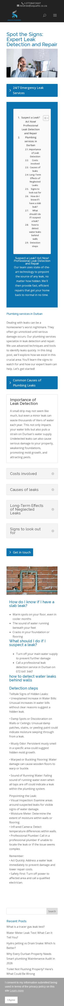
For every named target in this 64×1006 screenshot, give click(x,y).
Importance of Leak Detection (35, 153)
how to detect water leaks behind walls (35, 231)
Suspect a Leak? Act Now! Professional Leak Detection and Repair (30, 125)
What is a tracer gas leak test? (25, 927)
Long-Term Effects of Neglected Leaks (35, 180)
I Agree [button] (11, 1000)
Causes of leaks (35, 169)
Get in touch (22, 552)
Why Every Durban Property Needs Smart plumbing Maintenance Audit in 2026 (30, 958)
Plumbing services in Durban (31, 141)
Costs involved (35, 162)
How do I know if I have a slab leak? (35, 201)
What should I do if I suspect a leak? (35, 216)
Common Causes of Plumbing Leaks (27, 382)
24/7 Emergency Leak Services (28, 90)
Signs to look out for (35, 190)
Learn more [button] (17, 990)
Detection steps (35, 244)
